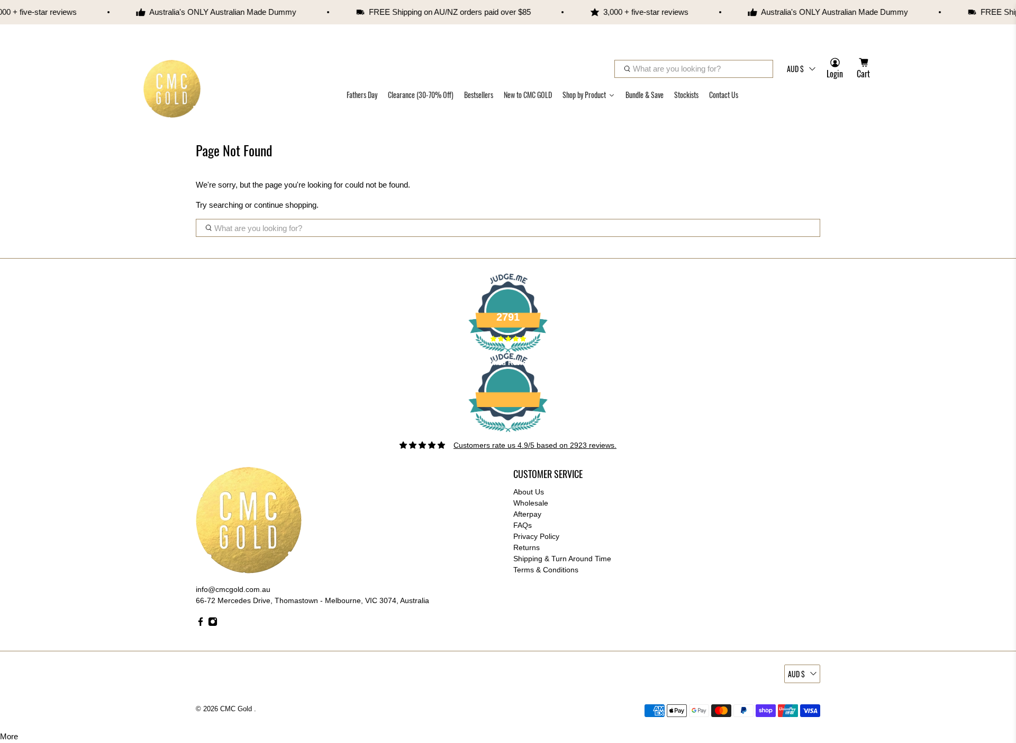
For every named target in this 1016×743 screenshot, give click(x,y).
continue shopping (285, 204)
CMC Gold (237, 709)
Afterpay (527, 514)
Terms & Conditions (545, 569)
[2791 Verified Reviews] (508, 434)
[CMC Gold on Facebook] (200, 624)
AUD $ (795, 68)
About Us (528, 492)
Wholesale (530, 503)
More (9, 736)
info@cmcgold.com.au (233, 589)
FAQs (522, 525)
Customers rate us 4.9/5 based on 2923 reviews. (534, 445)
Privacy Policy (536, 536)
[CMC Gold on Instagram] (212, 624)
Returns (526, 547)
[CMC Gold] (172, 88)
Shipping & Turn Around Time (562, 558)
